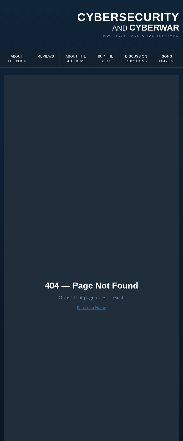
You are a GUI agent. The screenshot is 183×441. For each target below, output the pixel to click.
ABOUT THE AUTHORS (76, 58)
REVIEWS (46, 56)
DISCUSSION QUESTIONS (136, 58)
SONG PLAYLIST (167, 58)
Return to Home (91, 307)
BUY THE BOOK (105, 58)
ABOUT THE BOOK (17, 58)
